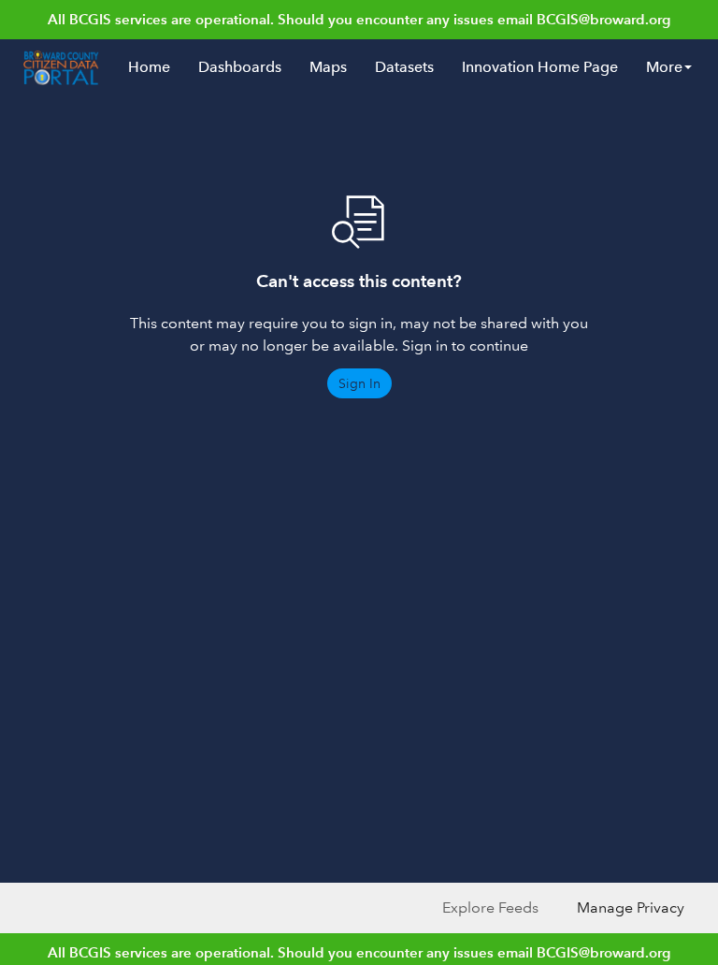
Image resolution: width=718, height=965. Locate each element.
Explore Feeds (490, 907)
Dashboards (239, 67)
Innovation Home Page (540, 67)
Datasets (404, 67)
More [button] (664, 67)
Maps (328, 67)
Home (149, 67)
